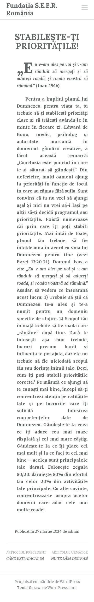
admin (73, 531)
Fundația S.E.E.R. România (31, 9)
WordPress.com (62, 587)
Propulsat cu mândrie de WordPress (47, 581)
